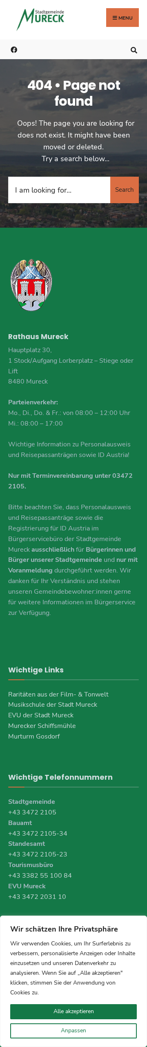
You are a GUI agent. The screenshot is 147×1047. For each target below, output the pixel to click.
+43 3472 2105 (32, 812)
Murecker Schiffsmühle (42, 725)
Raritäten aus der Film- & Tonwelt (58, 694)
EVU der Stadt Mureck (41, 715)
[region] (73, 981)
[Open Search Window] (134, 49)
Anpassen (73, 1030)
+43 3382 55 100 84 (40, 875)
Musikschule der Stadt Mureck (52, 704)
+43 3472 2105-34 (37, 833)
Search (124, 190)
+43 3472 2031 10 (37, 896)
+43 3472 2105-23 (37, 854)
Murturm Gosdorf (34, 736)
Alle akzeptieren (73, 1011)
